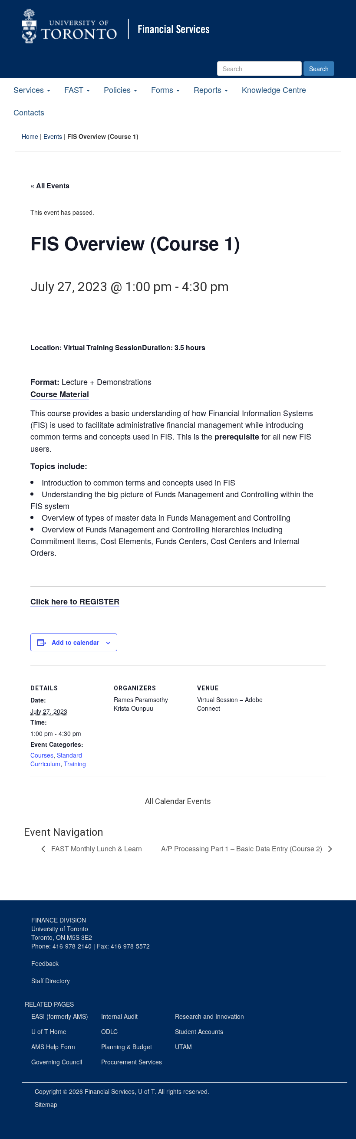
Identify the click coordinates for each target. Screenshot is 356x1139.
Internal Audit (119, 1016)
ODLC (109, 1031)
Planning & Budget (126, 1046)
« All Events (49, 185)
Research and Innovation (209, 1016)
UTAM (183, 1046)
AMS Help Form (53, 1046)
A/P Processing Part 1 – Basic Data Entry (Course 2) (242, 848)
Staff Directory (50, 980)
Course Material (59, 394)
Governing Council (56, 1061)
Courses (41, 755)
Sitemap (46, 1104)
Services (29, 89)
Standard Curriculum (56, 759)
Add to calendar (75, 642)
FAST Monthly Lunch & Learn (95, 848)
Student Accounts (199, 1031)
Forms (163, 89)
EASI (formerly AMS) (59, 1016)
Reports (209, 89)
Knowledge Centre (274, 89)
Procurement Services (131, 1061)
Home (30, 136)
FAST (75, 89)
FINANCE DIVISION (58, 920)
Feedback (45, 963)
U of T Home (48, 1031)
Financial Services (110, 1091)
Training (75, 763)
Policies (118, 89)
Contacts (28, 112)
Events (52, 136)
